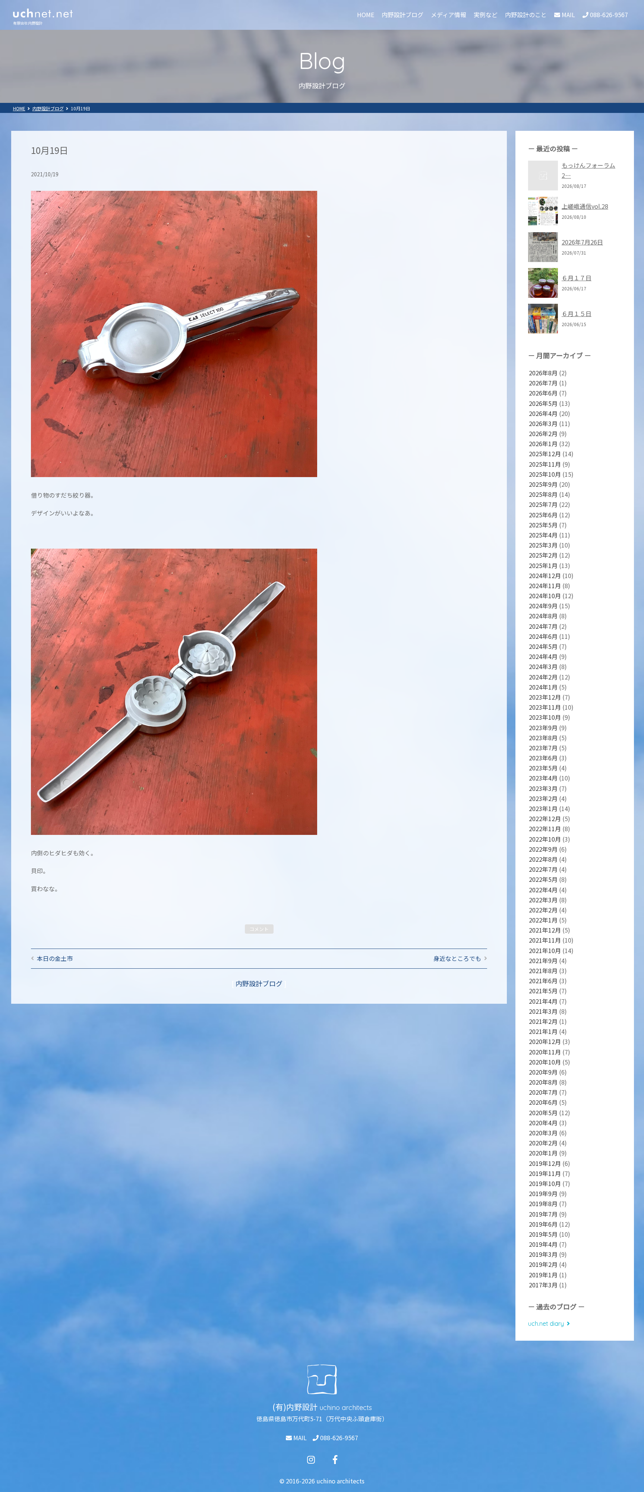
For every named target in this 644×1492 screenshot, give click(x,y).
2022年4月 (543, 889)
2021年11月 (545, 940)
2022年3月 (543, 899)
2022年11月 (545, 828)
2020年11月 (545, 1051)
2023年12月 (545, 697)
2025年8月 (543, 494)
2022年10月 (545, 839)
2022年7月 (543, 869)
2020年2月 (543, 1142)
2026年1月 (543, 443)
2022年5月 (543, 879)
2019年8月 (543, 1203)
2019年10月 (545, 1183)
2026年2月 (543, 433)
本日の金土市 (55, 958)
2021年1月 (543, 1031)
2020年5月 (543, 1112)
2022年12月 (545, 818)
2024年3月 (543, 666)
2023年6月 (543, 757)
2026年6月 (543, 392)
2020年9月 (543, 1071)
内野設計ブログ (402, 14)
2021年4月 (543, 1001)
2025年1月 (543, 565)
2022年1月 (543, 919)
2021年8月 (543, 970)
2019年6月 (543, 1224)
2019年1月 (543, 1274)
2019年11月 (545, 1173)
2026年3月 (543, 423)
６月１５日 (576, 313)
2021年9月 (543, 960)
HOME (365, 14)
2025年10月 (545, 474)
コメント (259, 929)
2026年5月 (543, 403)
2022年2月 (543, 909)
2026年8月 (543, 372)
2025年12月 (545, 453)
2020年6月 (543, 1102)
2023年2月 (543, 798)
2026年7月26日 (582, 241)
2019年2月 (543, 1264)
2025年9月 (543, 484)
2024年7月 (543, 626)
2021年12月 (545, 929)
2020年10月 (545, 1061)
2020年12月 (545, 1041)
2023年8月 (543, 737)
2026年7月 (543, 382)
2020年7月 (543, 1092)
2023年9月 (543, 727)
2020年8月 (543, 1082)
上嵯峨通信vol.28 (585, 206)
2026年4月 (543, 413)
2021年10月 (545, 950)
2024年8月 (543, 615)
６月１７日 (576, 277)
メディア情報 (448, 14)
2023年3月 (543, 788)
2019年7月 (543, 1213)
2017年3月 (543, 1284)
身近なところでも (457, 958)
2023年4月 (543, 777)
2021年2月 (543, 1021)
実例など (486, 14)
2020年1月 (543, 1152)
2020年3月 (543, 1132)
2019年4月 (543, 1244)
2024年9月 (543, 605)
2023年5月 (543, 767)
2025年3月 (543, 544)
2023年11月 (545, 707)
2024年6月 (543, 636)
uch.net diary (546, 1323)
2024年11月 (545, 585)
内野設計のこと (526, 14)
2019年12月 (545, 1163)
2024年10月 (545, 595)
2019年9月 (543, 1193)
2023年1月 (543, 808)
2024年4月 (543, 656)
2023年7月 (543, 747)
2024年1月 (543, 686)
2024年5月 (543, 646)
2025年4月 (543, 534)
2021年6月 (543, 980)
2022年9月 (543, 849)
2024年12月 (545, 575)
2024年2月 (543, 676)
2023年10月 (545, 717)
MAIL (299, 1437)
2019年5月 (543, 1234)
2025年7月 (543, 504)
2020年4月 (543, 1122)
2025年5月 (543, 524)
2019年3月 (543, 1254)
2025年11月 (545, 464)
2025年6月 (543, 514)
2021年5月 (543, 990)
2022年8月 (543, 859)
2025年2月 (543, 555)
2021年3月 (543, 1011)
